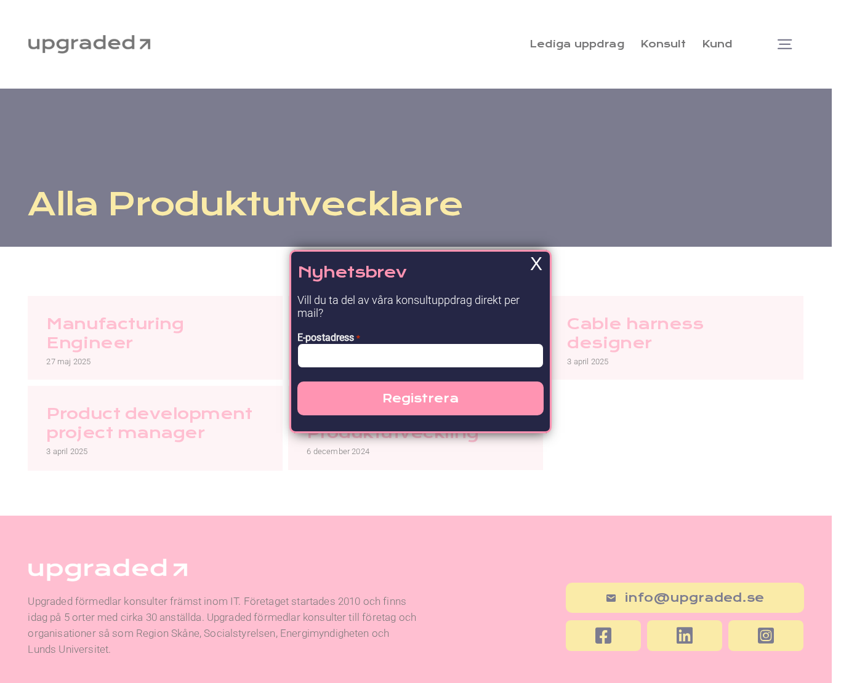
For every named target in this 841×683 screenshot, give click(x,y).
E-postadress (328, 337)
